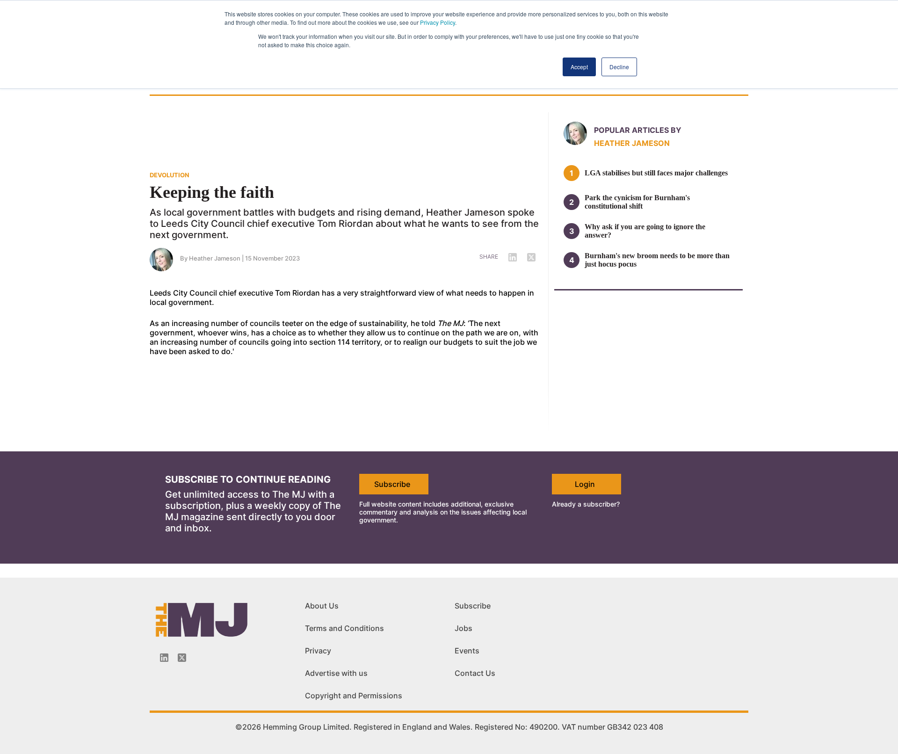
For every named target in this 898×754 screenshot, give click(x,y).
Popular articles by (637, 130)
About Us (322, 605)
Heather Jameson (214, 258)
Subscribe (392, 484)
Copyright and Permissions (353, 695)
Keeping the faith (212, 192)
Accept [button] (579, 67)
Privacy (318, 650)
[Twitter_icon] (182, 657)
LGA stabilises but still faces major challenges (656, 173)
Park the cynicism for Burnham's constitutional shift (637, 202)
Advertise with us (336, 673)
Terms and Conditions (344, 628)
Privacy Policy (437, 22)
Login (585, 484)
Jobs (463, 628)
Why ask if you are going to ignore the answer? (645, 231)
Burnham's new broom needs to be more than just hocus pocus (657, 260)
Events (467, 650)
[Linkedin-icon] (164, 657)
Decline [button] (619, 67)
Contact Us (475, 673)
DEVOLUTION (169, 175)
